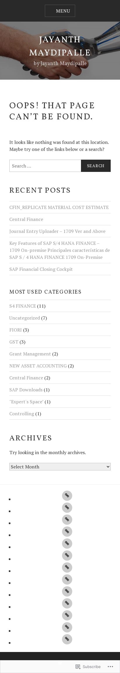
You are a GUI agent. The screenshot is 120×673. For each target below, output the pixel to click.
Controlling (21, 413)
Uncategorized (24, 318)
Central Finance (26, 219)
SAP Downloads (26, 389)
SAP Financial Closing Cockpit (41, 269)
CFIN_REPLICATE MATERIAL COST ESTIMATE (59, 207)
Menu (63, 11)
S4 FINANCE (22, 306)
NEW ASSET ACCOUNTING (38, 365)
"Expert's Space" (26, 401)
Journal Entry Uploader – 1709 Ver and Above (57, 231)
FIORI (15, 330)
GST (13, 342)
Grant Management (30, 354)
